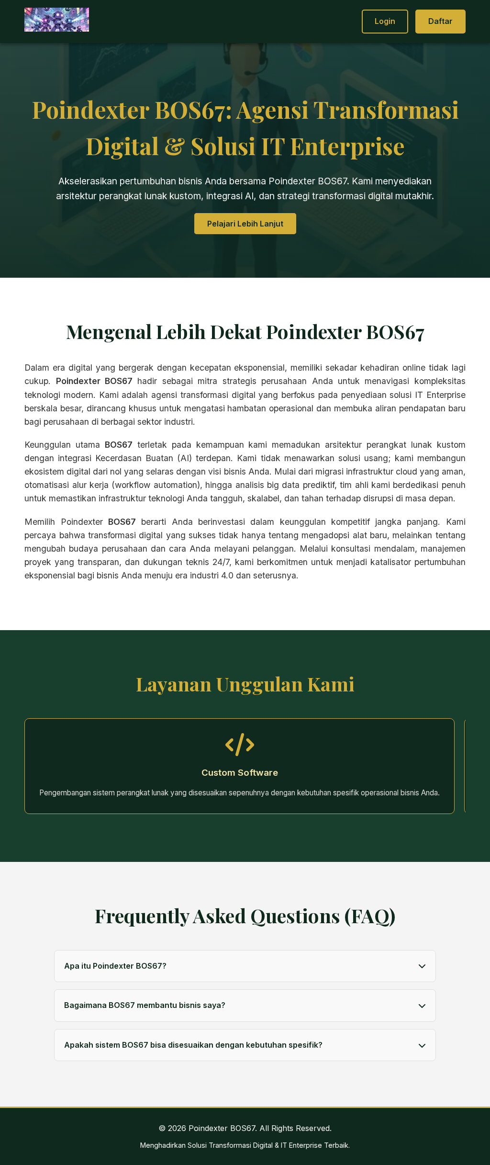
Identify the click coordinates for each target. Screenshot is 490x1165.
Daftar (440, 21)
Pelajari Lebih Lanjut (245, 223)
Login (385, 21)
